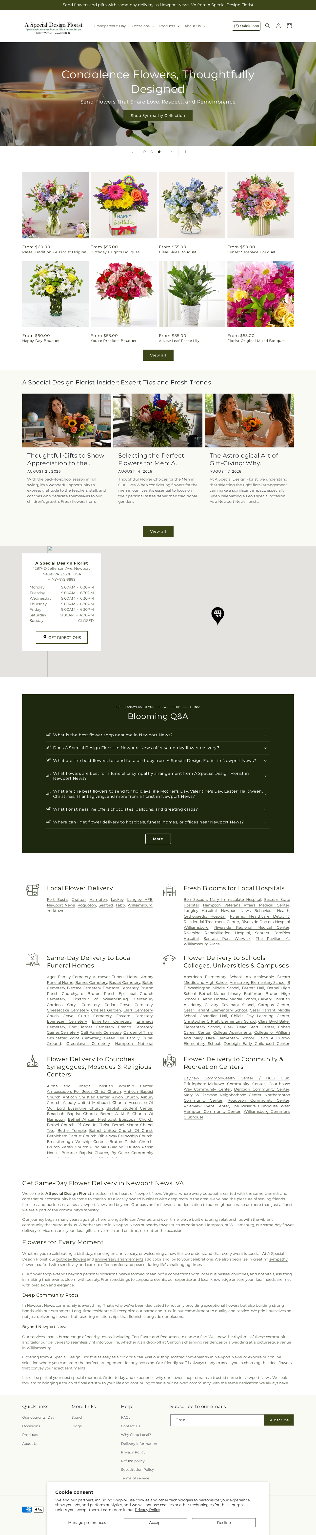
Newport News (61, 905)
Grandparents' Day (38, 1417)
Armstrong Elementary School (257, 982)
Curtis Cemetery (94, 1015)
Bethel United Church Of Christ (121, 1130)
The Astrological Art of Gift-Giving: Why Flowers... (244, 459)
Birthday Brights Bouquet (115, 252)
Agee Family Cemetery (68, 976)
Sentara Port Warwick (227, 938)
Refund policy (133, 1461)
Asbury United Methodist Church (94, 1102)
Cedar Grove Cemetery (128, 1004)
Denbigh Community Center (261, 1089)
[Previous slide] (132, 151)
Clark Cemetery (138, 1010)
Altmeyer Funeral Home (115, 976)
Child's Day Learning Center (260, 1015)
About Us (30, 1443)
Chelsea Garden (106, 1010)
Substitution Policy (137, 1469)
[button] (142, 26)
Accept (155, 1522)
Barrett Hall (253, 988)
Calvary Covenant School (229, 1004)
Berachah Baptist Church (72, 1113)
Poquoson (87, 905)
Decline (224, 1522)
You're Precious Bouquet (114, 340)
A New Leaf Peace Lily (179, 340)
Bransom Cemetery (120, 988)
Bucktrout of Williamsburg (99, 999)
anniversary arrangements (119, 1259)
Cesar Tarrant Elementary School (215, 1010)
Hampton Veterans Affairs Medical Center (246, 905)
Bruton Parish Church (131, 1141)
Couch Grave (60, 1015)
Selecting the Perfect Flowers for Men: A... (151, 459)
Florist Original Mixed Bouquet (256, 340)
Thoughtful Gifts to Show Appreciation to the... (65, 459)
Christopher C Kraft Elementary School (220, 1021)
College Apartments (232, 1032)
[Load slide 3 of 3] (159, 151)
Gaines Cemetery (63, 1032)
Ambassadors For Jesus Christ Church (84, 1091)
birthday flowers (71, 1259)
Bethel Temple (72, 1130)
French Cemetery (135, 1027)
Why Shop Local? (136, 1434)
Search (77, 1417)
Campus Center (273, 1004)
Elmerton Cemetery (112, 1021)
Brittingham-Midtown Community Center (224, 1083)
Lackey (117, 899)
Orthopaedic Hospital (205, 916)
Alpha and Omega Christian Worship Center (100, 1086)
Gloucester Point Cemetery (73, 1038)
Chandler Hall (213, 1015)
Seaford (106, 905)
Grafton (79, 899)
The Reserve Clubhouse (255, 1106)
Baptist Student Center (129, 1108)
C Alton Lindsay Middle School (227, 999)
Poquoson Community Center (258, 1100)
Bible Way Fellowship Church (125, 1136)
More (158, 839)
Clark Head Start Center (249, 1027)
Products (30, 1434)
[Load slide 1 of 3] (144, 151)
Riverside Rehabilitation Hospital (217, 932)
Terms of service (135, 1478)
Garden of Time (138, 1032)
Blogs (77, 1426)
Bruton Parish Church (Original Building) (86, 1147)
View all (158, 355)
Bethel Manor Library (219, 993)
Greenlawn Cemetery (88, 1043)
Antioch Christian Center (86, 1097)
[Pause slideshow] (183, 151)
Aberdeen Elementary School (213, 976)
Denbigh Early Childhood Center (256, 1043)
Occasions (31, 1426)
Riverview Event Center (206, 1106)
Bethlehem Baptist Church (72, 1136)
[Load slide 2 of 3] (152, 151)
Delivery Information (139, 1443)
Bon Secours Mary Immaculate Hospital (222, 899)
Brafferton (253, 993)
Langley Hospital (200, 910)
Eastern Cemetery (134, 1015)
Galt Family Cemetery (101, 1032)
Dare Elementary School (230, 1038)
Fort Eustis (57, 899)
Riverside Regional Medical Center (251, 927)
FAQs (125, 1417)
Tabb (120, 905)
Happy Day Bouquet (41, 340)
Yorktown (55, 910)
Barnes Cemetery (91, 982)
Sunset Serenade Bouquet (251, 252)
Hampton (98, 899)
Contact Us (130, 1426)
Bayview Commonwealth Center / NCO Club (236, 1078)
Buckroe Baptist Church (84, 1152)
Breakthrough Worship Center (76, 1141)
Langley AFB (140, 899)
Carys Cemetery (83, 1004)
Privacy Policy (147, 1509)
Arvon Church (125, 1097)
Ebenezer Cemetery (67, 1021)
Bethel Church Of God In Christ (78, 1124)
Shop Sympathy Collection (158, 115)
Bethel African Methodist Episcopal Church (110, 1119)
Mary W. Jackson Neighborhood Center (222, 1095)
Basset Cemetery (124, 982)
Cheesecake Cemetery (68, 1010)
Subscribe (279, 1420)
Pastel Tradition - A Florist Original (54, 252)
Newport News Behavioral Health (255, 910)
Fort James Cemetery (91, 1027)
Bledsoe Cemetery (84, 988)
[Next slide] (171, 151)
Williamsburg (140, 905)
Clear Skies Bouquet (178, 252)
